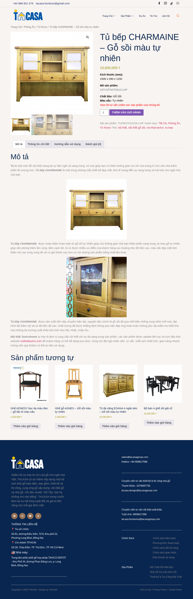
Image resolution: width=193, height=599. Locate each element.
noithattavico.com (31, 341)
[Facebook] (159, 3)
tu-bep (169, 127)
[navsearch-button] (178, 16)
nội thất (122, 127)
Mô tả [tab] (18, 144)
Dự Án (142, 16)
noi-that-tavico (155, 127)
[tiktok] (171, 3)
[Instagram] (165, 3)
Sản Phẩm (126, 16)
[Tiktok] (38, 516)
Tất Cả (162, 123)
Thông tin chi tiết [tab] (38, 144)
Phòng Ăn (29, 27)
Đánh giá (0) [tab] (93, 144)
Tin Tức (154, 16)
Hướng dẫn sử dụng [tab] (67, 144)
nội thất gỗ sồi (136, 127)
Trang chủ (107, 16)
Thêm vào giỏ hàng (126, 112)
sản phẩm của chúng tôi (145, 105)
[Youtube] (178, 3)
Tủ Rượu (42, 27)
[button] (87, 37)
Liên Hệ (166, 16)
